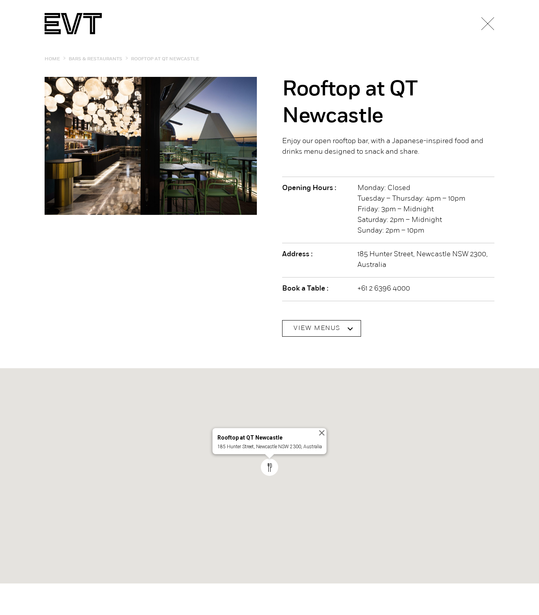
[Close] (322, 433)
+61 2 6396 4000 (383, 289)
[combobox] (321, 328)
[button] (269, 467)
